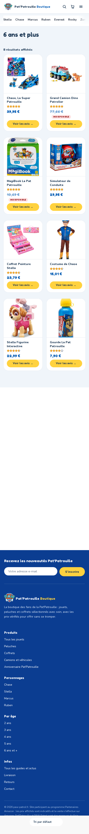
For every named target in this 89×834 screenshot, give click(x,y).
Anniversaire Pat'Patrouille (21, 667)
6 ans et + (10, 750)
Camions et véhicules (18, 660)
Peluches (10, 646)
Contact (9, 789)
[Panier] (73, 7)
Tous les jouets (14, 639)
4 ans (7, 737)
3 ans (7, 730)
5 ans (7, 744)
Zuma (84, 20)
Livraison (10, 775)
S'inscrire (72, 572)
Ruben (46, 20)
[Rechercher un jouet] (64, 7)
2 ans (7, 723)
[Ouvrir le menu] (81, 7)
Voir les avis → (23, 124)
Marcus (33, 20)
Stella (7, 20)
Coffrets (9, 653)
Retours (9, 782)
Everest (59, 20)
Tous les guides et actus (20, 768)
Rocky (72, 20)
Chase (19, 20)
